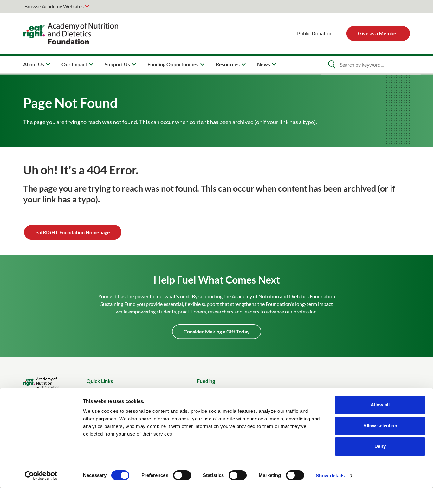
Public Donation (315, 33)
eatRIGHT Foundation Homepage (73, 232)
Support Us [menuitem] (117, 64)
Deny (380, 446)
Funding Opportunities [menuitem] (172, 64)
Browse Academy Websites (54, 6)
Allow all (380, 404)
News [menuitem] (263, 64)
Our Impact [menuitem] (74, 64)
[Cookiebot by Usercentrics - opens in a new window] (41, 475)
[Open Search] (331, 64)
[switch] (182, 475)
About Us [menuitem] (33, 64)
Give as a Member (378, 33)
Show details (330, 475)
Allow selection (380, 425)
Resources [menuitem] (228, 64)
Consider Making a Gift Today (217, 331)
